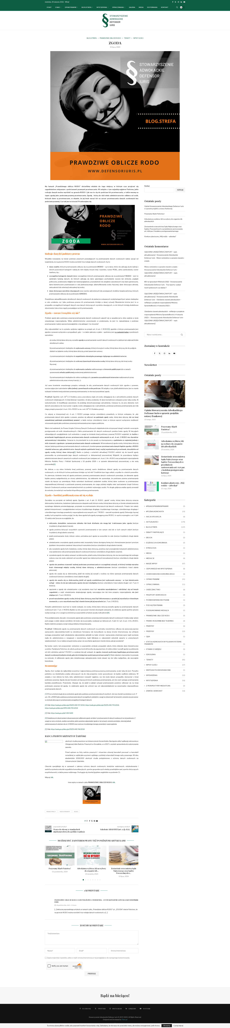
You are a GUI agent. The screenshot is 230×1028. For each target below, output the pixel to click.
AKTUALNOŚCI (165, 522)
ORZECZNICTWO (165, 590)
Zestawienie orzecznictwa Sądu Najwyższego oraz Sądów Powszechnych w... (123, 870)
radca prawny (65, 811)
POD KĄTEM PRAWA (165, 605)
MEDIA (165, 553)
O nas (57, 7)
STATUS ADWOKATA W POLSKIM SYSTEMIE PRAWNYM (164, 643)
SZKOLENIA (165, 654)
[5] (109, 655)
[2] (74, 452)
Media (141, 7)
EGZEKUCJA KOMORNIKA (165, 543)
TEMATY (165, 660)
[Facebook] (172, 2)
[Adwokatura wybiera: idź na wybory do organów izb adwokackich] (91, 855)
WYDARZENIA (165, 675)
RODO (76, 811)
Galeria (132, 7)
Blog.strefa (86, 7)
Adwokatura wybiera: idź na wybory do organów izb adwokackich (172, 444)
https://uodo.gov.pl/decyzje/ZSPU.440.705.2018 (61, 708)
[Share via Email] (97, 821)
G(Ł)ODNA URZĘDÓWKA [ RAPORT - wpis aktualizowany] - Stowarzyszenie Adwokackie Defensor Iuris (161, 255)
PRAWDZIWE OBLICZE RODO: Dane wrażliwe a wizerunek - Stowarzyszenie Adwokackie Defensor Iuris (96, 901)
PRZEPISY (165, 626)
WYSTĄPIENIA (102, 7)
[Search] (177, 7)
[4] (108, 613)
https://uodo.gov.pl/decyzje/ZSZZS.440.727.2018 (68, 705)
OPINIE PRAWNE (70, 7)
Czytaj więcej (178, 1025)
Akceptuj (166, 1026)
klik (52, 777)
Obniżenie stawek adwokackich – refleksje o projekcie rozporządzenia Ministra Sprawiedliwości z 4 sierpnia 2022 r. (162, 303)
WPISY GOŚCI (165, 665)
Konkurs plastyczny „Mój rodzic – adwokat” (160, 236)
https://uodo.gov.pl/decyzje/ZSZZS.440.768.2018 (68, 729)
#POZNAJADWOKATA (165, 511)
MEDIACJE (165, 558)
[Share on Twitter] (92, 821)
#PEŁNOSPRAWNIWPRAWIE (165, 506)
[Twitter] (175, 2)
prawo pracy (51, 811)
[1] (109, 329)
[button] (48, 863)
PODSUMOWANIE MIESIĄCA (165, 610)
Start (49, 7)
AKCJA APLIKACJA (165, 517)
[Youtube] (184, 2)
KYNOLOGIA (165, 548)
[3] (54, 464)
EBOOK (165, 537)
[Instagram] (178, 2)
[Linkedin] (181, 2)
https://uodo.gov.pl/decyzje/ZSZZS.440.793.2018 (102, 705)
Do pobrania (152, 7)
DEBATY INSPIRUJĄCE (165, 532)
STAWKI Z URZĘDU (165, 649)
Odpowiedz (134, 900)
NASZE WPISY (165, 563)
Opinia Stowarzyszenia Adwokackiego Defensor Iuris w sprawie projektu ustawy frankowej (163, 413)
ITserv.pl (124, 1019)
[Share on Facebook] (89, 821)
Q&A (165, 636)
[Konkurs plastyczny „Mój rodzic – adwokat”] (151, 486)
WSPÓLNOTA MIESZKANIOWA (165, 670)
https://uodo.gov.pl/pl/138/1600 (62, 713)
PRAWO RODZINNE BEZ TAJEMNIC (165, 621)
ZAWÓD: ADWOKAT (165, 691)
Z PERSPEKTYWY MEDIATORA (165, 686)
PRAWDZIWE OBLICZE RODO (165, 616)
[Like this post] (87, 821)
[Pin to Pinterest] (94, 821)
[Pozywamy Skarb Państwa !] (60, 855)
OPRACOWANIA (118, 7)
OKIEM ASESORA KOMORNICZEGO (165, 574)
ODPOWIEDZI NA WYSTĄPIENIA (165, 569)
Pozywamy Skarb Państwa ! (60, 868)
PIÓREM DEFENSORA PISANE (165, 600)
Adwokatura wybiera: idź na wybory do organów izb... (91, 869)
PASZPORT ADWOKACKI (165, 595)
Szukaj (147, 186)
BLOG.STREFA (165, 527)
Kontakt (164, 7)
